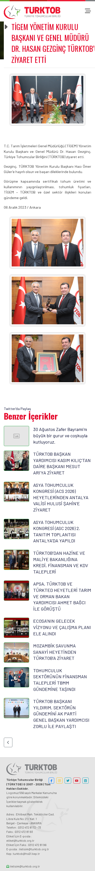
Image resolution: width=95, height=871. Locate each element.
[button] (8, 742)
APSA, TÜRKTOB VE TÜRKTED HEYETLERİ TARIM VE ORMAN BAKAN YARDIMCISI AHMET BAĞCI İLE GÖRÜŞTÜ (62, 596)
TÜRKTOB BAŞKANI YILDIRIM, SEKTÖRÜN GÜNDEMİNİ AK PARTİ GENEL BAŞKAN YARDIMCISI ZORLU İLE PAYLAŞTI (61, 713)
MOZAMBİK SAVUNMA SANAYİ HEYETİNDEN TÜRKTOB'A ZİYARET (54, 652)
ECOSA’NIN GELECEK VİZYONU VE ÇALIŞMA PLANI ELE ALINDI (62, 627)
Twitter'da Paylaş (17, 408)
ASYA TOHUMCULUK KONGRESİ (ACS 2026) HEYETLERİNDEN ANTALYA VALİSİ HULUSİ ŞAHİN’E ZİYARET (60, 497)
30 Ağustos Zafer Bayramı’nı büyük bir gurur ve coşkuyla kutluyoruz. (60, 435)
